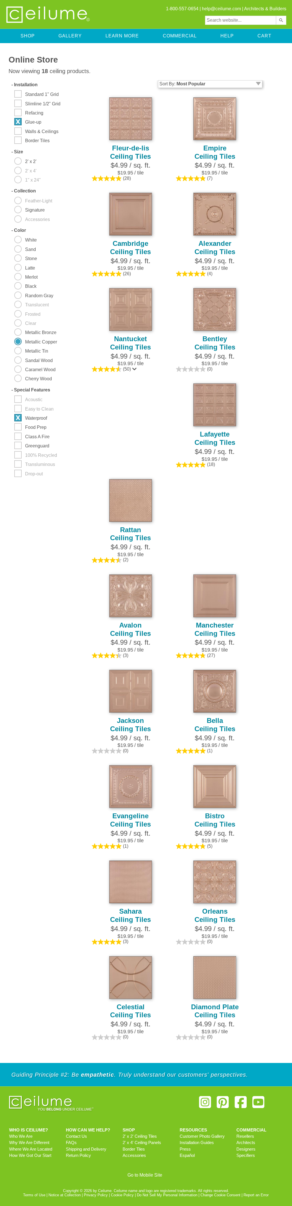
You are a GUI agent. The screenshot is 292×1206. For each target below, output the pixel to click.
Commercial (180, 35)
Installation (24, 84)
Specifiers (245, 1155)
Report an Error (256, 1195)
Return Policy (78, 1155)
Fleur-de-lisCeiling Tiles (130, 152)
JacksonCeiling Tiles (130, 725)
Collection (23, 190)
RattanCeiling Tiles (130, 534)
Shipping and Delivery (86, 1149)
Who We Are (21, 1136)
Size (17, 151)
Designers (246, 1149)
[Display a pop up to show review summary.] (135, 370)
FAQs (71, 1142)
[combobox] (240, 20)
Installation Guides (197, 1142)
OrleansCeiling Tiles (214, 915)
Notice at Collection (64, 1195)
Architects (245, 1142)
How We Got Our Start (30, 1155)
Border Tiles (134, 1149)
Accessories (134, 1155)
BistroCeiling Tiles (214, 820)
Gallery (70, 35)
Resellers (245, 1136)
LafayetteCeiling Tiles (214, 438)
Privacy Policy (96, 1195)
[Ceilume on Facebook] (241, 1104)
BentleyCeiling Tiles (214, 343)
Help (227, 35)
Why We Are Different (29, 1142)
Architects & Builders (265, 8)
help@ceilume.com (221, 8)
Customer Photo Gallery (202, 1136)
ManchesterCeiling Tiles (214, 629)
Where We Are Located (30, 1149)
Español (187, 1155)
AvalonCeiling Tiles (130, 629)
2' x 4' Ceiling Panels (142, 1142)
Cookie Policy (122, 1195)
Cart (264, 35)
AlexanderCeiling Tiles (214, 248)
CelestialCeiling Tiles (130, 1011)
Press (185, 1149)
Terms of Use (34, 1195)
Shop (28, 35)
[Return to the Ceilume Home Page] (48, 21)
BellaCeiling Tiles (214, 725)
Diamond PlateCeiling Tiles (215, 1011)
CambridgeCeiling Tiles (130, 248)
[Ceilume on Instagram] (205, 1104)
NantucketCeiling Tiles (130, 343)
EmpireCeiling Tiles (214, 152)
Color (18, 230)
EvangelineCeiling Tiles (130, 820)
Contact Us (76, 1136)
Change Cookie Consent (220, 1195)
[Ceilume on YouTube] (258, 1104)
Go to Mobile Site (144, 1175)
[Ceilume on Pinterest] (223, 1104)
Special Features (30, 389)
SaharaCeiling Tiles (130, 915)
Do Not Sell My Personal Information (167, 1195)
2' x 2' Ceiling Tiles (140, 1136)
